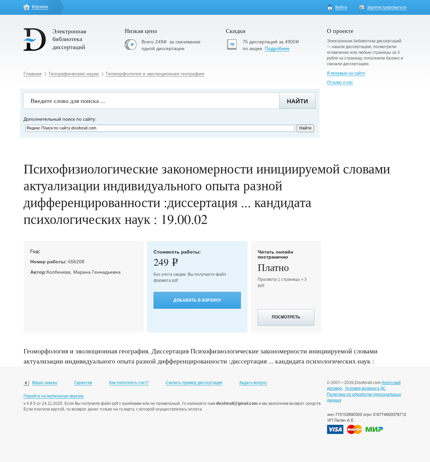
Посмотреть (286, 317)
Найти (297, 101)
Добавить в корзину (197, 300)
